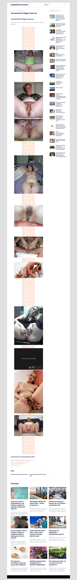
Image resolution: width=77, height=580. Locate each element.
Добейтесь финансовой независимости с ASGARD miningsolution (38, 563)
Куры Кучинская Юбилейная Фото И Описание (20, 461)
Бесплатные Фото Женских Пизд (19, 474)
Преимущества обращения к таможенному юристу (60, 111)
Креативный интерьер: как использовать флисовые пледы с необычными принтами (61, 154)
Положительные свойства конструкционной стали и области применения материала (61, 96)
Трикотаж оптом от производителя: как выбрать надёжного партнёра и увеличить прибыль (60, 18)
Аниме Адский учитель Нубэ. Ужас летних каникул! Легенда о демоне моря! (60, 76)
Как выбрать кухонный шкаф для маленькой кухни (60, 140)
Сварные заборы (59, 87)
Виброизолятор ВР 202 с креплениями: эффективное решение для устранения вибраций (61, 40)
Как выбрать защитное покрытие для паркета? (61, 60)
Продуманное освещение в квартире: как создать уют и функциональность (61, 31)
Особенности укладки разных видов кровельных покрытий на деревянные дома (60, 147)
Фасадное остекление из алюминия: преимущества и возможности (60, 104)
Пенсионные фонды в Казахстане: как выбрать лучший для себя (60, 47)
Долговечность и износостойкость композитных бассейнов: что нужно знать (60, 118)
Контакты (46, 4)
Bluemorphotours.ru (19, 5)
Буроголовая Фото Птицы (16, 465)
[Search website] (65, 5)
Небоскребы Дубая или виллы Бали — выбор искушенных (61, 25)
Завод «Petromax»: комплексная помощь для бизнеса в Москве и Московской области (61, 126)
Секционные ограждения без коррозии (59, 83)
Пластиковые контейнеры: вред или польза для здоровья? (18, 563)
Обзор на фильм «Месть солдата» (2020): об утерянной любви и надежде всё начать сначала (61, 68)
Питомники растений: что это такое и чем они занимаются (57, 563)
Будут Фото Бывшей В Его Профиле (18, 463)
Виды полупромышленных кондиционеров (60, 54)
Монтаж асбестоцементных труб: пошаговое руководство (60, 133)
